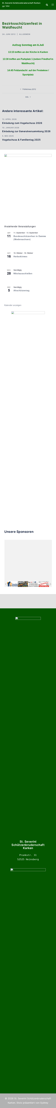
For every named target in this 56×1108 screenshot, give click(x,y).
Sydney (44, 1102)
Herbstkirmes (20, 256)
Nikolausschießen (22, 273)
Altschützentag (21, 290)
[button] (47, 5)
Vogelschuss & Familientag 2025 (21, 139)
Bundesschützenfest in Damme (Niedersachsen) (29, 238)
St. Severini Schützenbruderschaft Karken (21, 3)
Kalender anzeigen (12, 305)
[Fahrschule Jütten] (23, 584)
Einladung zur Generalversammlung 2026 (26, 131)
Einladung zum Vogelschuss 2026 (22, 123)
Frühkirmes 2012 (29, 89)
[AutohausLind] (33, 584)
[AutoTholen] (43, 584)
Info (26, 97)
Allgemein (24, 34)
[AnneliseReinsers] (12, 584)
